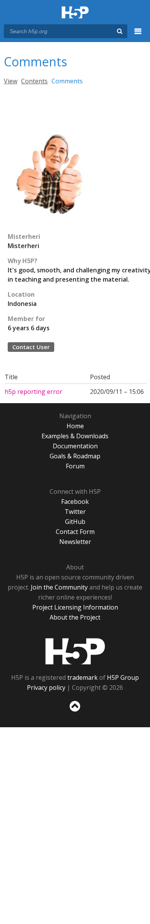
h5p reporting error (33, 391)
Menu (138, 35)
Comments (67, 81)
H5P (75, 651)
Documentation (75, 446)
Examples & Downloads (75, 436)
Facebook (75, 501)
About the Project (75, 617)
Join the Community (59, 587)
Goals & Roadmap (75, 456)
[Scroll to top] (75, 712)
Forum (75, 466)
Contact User (31, 347)
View (10, 81)
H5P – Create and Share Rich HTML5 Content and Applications (75, 13)
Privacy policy (46, 687)
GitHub (75, 521)
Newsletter (75, 541)
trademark (82, 677)
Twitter (75, 511)
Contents (34, 81)
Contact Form (75, 531)
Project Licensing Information (75, 607)
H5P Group (123, 677)
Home (75, 426)
